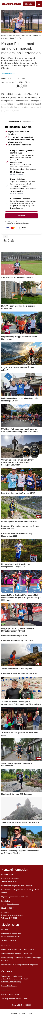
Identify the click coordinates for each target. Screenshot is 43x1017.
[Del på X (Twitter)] (21, 86)
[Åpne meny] (39, 4)
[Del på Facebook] (17, 86)
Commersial (25, 965)
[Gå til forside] (11, 4)
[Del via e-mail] (25, 86)
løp (5, 236)
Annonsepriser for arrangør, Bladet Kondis (16, 953)
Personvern (5, 990)
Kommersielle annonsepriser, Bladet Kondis (17, 949)
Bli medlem (29, 4)
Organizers (34, 965)
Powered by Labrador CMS (21, 1013)
